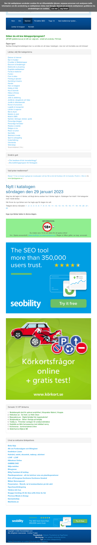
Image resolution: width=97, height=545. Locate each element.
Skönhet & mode (14, 135)
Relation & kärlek (14, 126)
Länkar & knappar (18, 27)
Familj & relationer (14, 71)
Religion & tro (13, 128)
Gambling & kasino (15, 81)
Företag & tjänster (14, 78)
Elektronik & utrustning (16, 67)
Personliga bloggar (15, 121)
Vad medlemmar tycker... (67, 21)
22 (7, 208)
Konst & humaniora (15, 104)
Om (19, 21)
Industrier (11, 95)
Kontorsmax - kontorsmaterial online (23, 426)
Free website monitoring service (54, 537)
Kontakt (31, 27)
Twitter (10, 541)
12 (56, 205)
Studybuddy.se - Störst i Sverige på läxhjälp (26, 419)
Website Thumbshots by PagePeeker (55, 535)
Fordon (10, 74)
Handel (10, 83)
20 (83, 205)
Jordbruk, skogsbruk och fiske (19, 100)
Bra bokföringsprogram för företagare (23, 163)
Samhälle (11, 133)
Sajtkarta (45, 541)
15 (66, 205)
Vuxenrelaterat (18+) (15, 147)
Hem (13, 21)
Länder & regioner (14, 109)
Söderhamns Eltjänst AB (19, 429)
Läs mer (54, 8)
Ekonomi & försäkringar (16, 64)
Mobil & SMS (12, 116)
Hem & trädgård (14, 86)
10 (49, 205)
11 (52, 205)
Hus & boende (13, 90)
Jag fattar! (64, 8)
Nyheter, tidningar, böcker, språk (20, 119)
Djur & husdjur (13, 60)
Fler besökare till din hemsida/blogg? (23, 160)
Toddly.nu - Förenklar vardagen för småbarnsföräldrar (30, 422)
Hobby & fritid (13, 88)
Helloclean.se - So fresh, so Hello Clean (24, 414)
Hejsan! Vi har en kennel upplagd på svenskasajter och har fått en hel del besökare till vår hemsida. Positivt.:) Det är (47, 176)
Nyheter (28, 21)
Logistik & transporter (16, 107)
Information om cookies (21, 541)
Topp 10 (51, 21)
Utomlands (12, 142)
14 (63, 205)
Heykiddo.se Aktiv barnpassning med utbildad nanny (29, 424)
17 (73, 205)
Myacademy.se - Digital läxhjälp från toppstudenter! (29, 417)
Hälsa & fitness (13, 93)
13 (59, 205)
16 (70, 205)
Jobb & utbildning (14, 97)
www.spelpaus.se (48, 235)
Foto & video (12, 76)
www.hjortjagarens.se (15, 178)
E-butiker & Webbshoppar (17, 62)
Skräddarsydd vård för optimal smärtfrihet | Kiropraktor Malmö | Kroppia (36, 412)
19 (80, 205)
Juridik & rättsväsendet (16, 102)
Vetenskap (12, 145)
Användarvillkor (35, 541)
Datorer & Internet (14, 57)
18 (76, 205)
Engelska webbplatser (16, 69)
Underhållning (13, 140)
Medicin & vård (13, 114)
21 (87, 205)
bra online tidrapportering (52, 539)
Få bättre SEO (39, 21)
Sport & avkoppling (15, 137)
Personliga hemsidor (15, 123)
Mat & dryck (12, 112)
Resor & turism (13, 130)
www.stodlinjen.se (35, 235)
